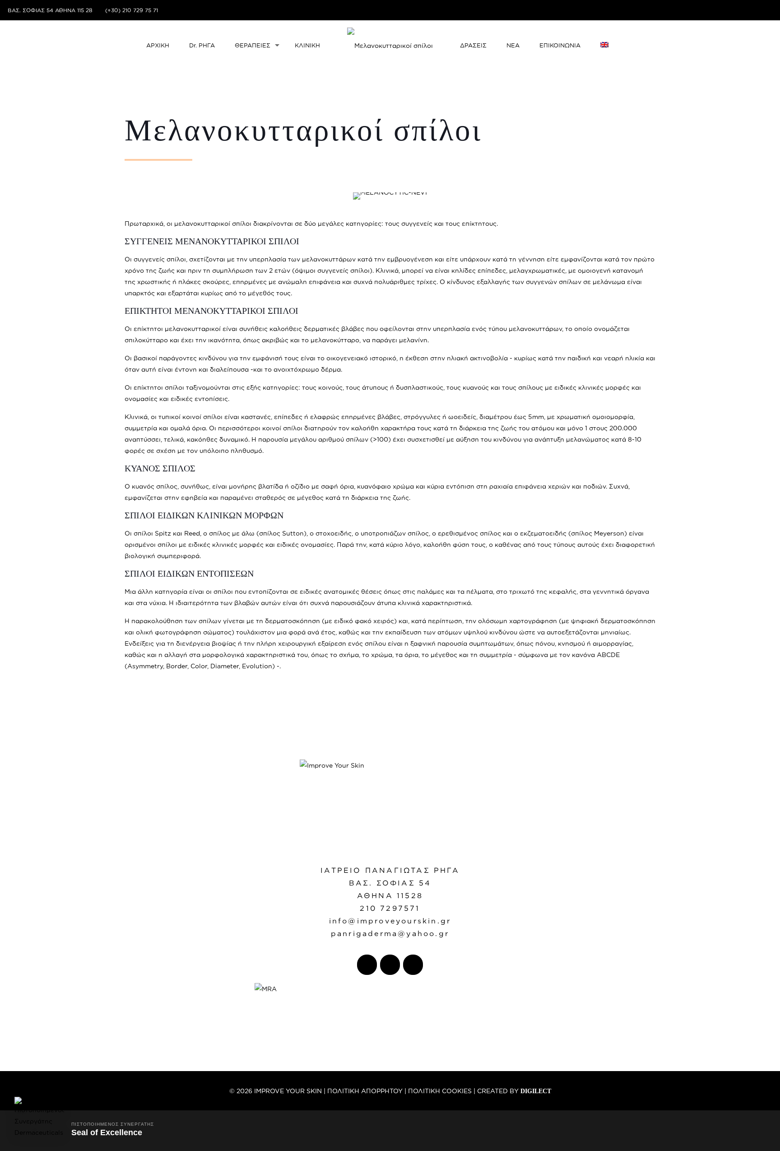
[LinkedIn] (755, 10)
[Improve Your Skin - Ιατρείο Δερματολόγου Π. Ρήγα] (390, 45)
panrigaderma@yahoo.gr (390, 933)
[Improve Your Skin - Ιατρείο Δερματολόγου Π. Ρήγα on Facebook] (367, 965)
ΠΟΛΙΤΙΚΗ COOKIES (440, 1090)
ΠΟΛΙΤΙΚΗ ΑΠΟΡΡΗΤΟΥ (365, 1090)
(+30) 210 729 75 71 (131, 10)
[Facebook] (743, 10)
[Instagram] (767, 10)
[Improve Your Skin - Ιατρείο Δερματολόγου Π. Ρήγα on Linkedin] (413, 965)
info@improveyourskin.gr (390, 921)
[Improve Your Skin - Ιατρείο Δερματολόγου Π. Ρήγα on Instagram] (390, 965)
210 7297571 (390, 908)
